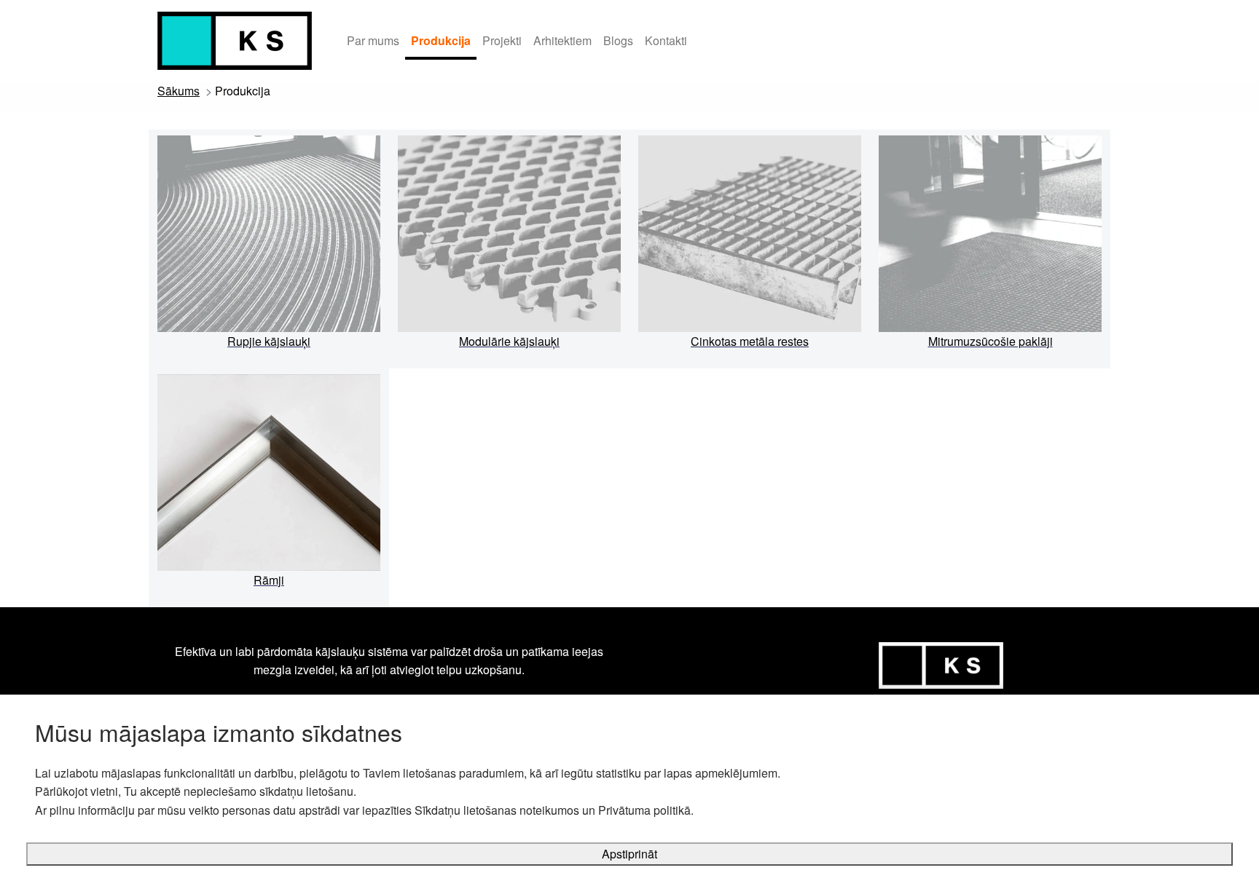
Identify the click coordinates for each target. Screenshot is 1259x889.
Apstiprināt (629, 853)
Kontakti (666, 40)
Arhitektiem (562, 40)
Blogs (618, 40)
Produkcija (441, 40)
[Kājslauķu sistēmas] (234, 41)
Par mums (373, 40)
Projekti (502, 40)
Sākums (178, 90)
